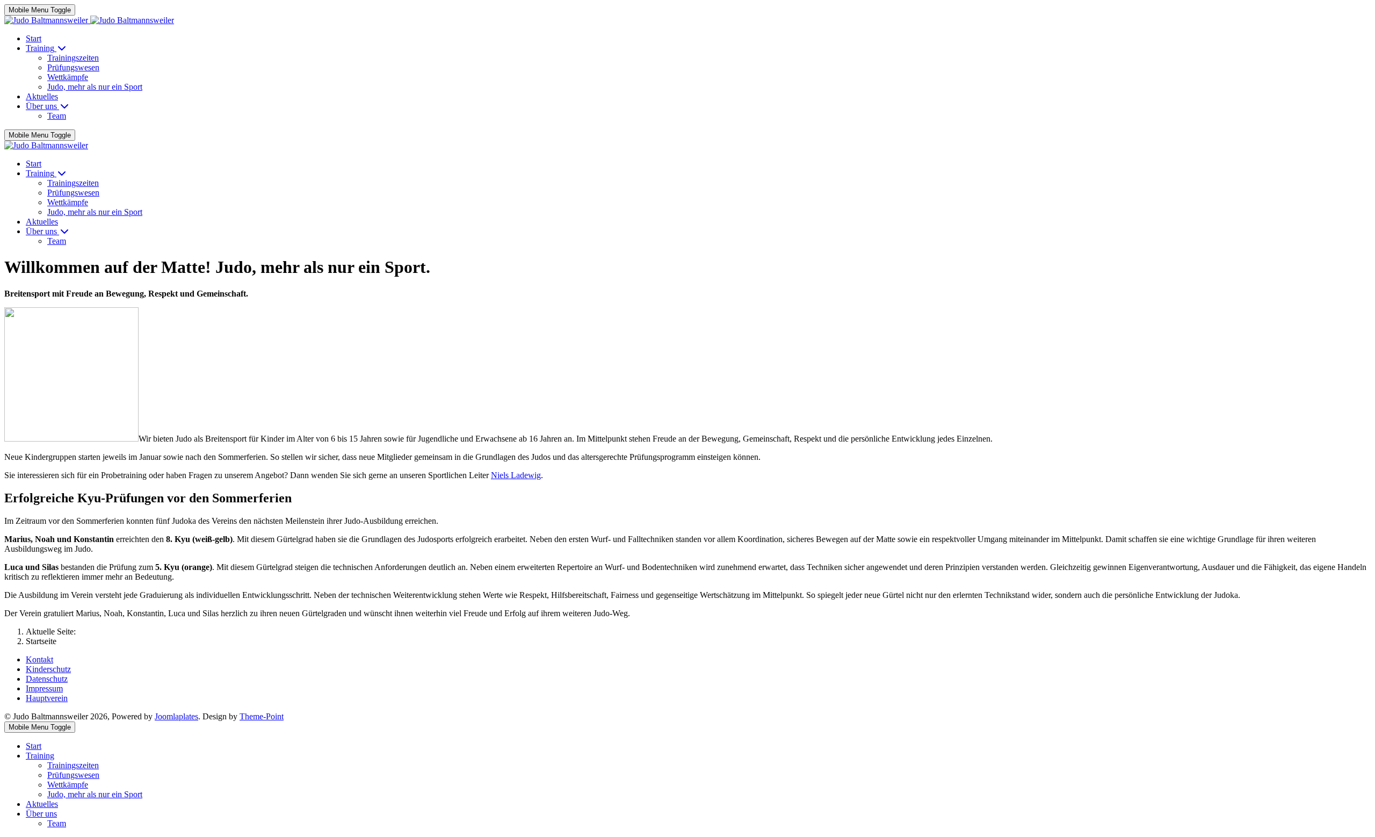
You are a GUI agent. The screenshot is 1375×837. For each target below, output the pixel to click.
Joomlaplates (176, 716)
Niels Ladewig (516, 475)
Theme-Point (262, 716)
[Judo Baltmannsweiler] (89, 20)
